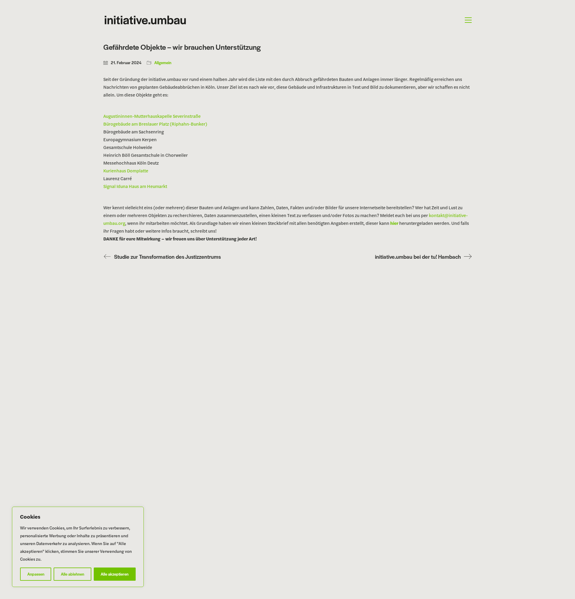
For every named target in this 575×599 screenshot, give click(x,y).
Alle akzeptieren (114, 574)
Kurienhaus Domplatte (125, 170)
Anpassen (35, 574)
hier (394, 223)
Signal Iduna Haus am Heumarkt (135, 186)
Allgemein (162, 62)
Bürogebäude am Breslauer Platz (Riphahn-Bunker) (155, 124)
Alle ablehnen (72, 574)
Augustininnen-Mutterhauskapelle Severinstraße (152, 116)
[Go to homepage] (145, 20)
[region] (78, 547)
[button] (468, 20)
